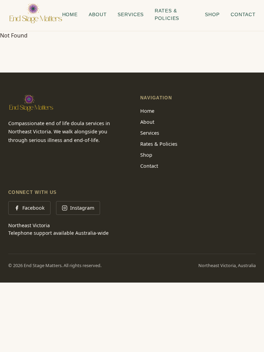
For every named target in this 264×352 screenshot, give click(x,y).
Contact (243, 14)
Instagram (82, 208)
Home (70, 14)
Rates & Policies (167, 14)
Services (131, 14)
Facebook (33, 208)
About (98, 14)
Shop (212, 14)
